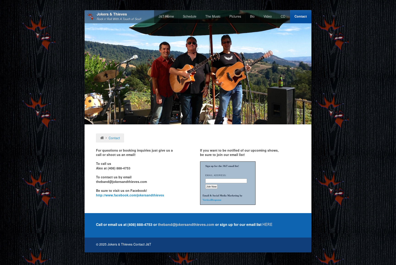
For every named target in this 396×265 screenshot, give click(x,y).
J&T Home (166, 16)
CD (283, 16)
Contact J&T (142, 244)
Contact (300, 16)
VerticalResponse (212, 199)
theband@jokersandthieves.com (186, 224)
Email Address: (216, 175)
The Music (212, 16)
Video (268, 16)
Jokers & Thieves (112, 14)
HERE (267, 224)
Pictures (235, 16)
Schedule (189, 16)
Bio (252, 16)
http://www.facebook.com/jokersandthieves (130, 195)
